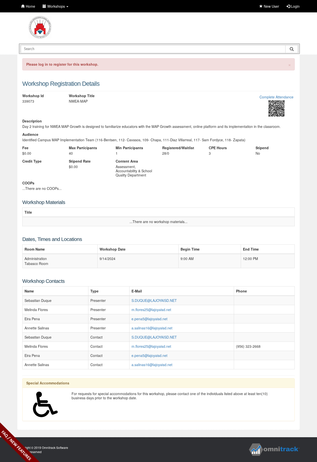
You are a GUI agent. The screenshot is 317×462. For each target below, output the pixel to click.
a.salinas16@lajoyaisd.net (152, 327)
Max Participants (83, 148)
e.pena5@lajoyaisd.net (149, 318)
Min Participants (129, 148)
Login (295, 6)
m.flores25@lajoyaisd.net (151, 309)
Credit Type (32, 161)
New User (271, 6)
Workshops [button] (56, 6)
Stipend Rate (80, 161)
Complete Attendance (276, 96)
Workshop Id (33, 96)
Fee (25, 148)
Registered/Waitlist (178, 148)
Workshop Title (82, 96)
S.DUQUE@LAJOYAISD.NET (154, 300)
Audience (30, 134)
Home (30, 6)
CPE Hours (218, 148)
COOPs (28, 183)
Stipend (262, 148)
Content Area (127, 161)
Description (32, 121)
